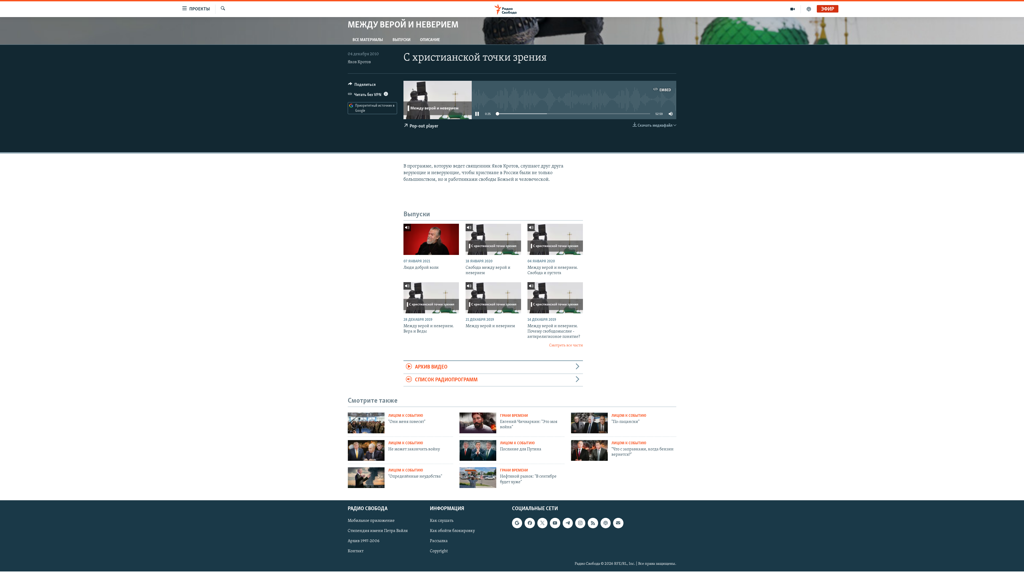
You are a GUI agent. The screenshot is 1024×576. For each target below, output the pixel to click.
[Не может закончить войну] (366, 450)
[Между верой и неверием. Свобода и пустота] (555, 239)
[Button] (362, 86)
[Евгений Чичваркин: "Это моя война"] (477, 423)
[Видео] (793, 9)
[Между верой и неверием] (493, 297)
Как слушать (441, 521)
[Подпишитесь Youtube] (555, 523)
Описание (430, 40)
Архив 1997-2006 (363, 541)
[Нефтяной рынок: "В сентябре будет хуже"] (477, 477)
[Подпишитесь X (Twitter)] (542, 523)
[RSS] (593, 523)
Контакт (355, 551)
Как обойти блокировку (452, 531)
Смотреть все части (566, 345)
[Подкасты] (606, 523)
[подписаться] (618, 523)
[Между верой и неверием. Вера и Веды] (431, 297)
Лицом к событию (405, 416)
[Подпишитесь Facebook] (530, 523)
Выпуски (401, 40)
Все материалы (368, 40)
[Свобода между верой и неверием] (493, 239)
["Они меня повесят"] (366, 423)
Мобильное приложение (371, 521)
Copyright (439, 551)
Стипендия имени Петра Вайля (378, 531)
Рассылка (439, 541)
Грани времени (514, 416)
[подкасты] (809, 9)
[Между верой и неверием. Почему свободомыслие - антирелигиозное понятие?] (555, 297)
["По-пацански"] (589, 423)
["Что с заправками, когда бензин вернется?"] (589, 450)
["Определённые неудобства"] (366, 477)
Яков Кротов (359, 62)
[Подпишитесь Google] (517, 523)
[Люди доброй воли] (431, 239)
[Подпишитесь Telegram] (568, 523)
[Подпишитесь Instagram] (580, 523)
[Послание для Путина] (477, 450)
